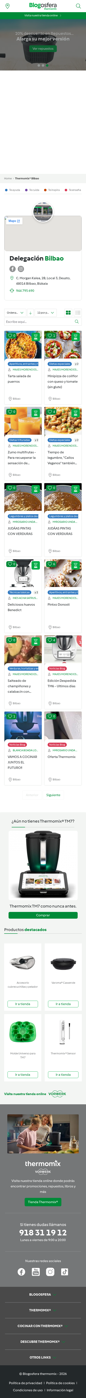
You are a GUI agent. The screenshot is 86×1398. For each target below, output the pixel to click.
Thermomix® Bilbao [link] (27, 178)
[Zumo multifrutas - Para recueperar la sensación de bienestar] (23, 422)
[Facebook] (21, 1272)
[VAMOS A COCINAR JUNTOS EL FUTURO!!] (23, 727)
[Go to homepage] (43, 6)
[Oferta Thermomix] (63, 727)
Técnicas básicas (19, 592)
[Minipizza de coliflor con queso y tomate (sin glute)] (63, 346)
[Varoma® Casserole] (63, 961)
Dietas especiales (59, 363)
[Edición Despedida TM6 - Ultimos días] (63, 650)
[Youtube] (35, 1272)
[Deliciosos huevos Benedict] (23, 574)
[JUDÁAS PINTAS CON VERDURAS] (23, 498)
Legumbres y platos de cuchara (28, 516)
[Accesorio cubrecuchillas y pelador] (23, 961)
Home (8, 178)
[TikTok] (64, 1272)
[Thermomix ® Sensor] (63, 1032)
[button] (78, 6)
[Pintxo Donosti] (63, 574)
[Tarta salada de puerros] (23, 346)
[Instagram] (50, 1272)
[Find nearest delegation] (7, 6)
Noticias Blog (57, 668)
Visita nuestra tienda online (41, 15)
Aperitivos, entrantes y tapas (26, 363)
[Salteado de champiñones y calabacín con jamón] (23, 650)
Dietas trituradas (19, 440)
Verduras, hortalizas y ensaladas (28, 668)
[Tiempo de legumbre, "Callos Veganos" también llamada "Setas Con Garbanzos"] (63, 422)
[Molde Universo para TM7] (23, 1032)
